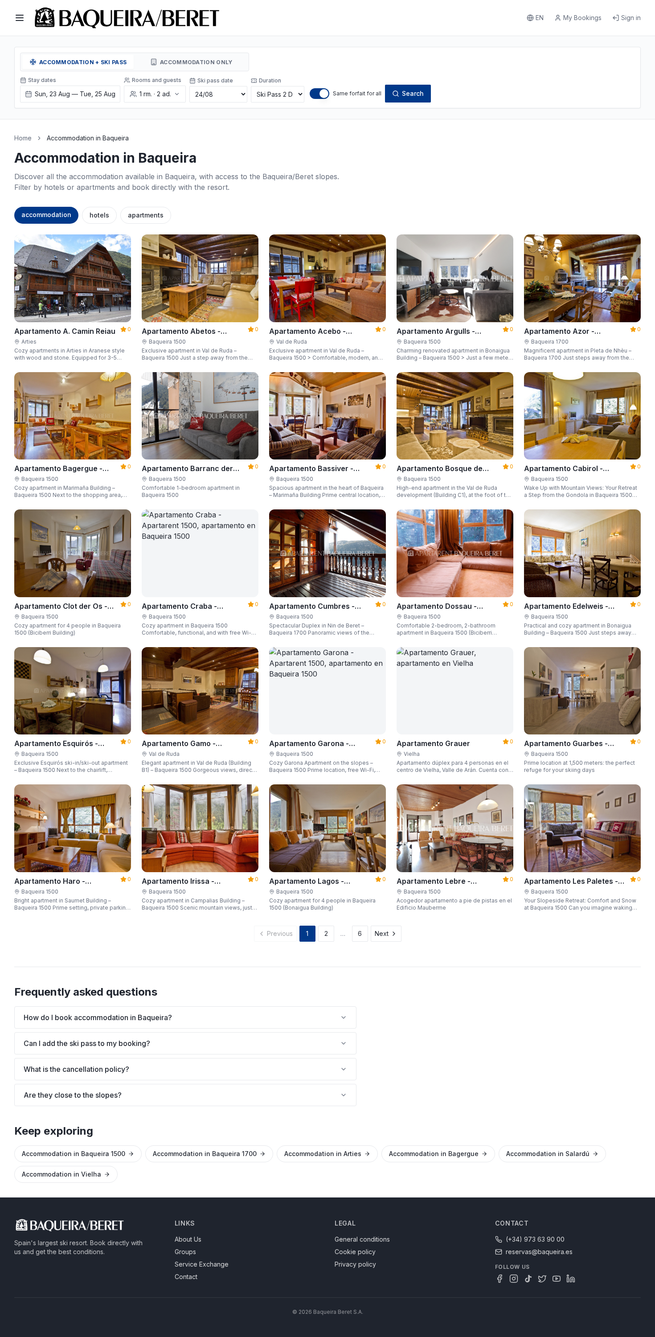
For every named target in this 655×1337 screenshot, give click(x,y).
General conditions (362, 1239)
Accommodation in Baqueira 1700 (205, 1153)
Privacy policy (355, 1264)
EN (540, 17)
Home (23, 138)
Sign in (631, 17)
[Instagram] (513, 1278)
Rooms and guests (156, 80)
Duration (270, 80)
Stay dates (42, 80)
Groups (185, 1251)
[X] (542, 1278)
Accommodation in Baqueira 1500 (73, 1153)
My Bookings (582, 17)
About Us (188, 1239)
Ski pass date (215, 80)
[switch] (319, 93)
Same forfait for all (357, 93)
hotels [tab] (99, 215)
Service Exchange (202, 1264)
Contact (186, 1276)
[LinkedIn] (570, 1278)
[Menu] (19, 17)
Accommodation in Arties (322, 1153)
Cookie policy (355, 1251)
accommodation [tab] (46, 214)
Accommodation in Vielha (61, 1174)
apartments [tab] (146, 215)
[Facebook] (499, 1278)
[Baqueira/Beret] (127, 18)
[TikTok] (528, 1278)
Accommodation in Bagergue (434, 1153)
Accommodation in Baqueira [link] (88, 138)
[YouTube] (556, 1278)
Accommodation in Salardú (548, 1153)
